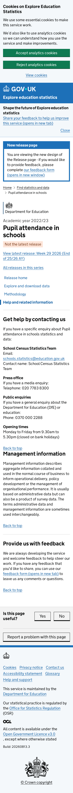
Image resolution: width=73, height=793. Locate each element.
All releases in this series (23, 267)
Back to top (12, 448)
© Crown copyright (36, 782)
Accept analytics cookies (36, 53)
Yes (45, 616)
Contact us (55, 667)
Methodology (15, 294)
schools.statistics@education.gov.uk (34, 358)
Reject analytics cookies (36, 64)
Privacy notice (31, 667)
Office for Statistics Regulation (34, 708)
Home (7, 187)
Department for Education (24, 694)
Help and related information (28, 302)
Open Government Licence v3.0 (29, 734)
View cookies (36, 75)
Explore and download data (27, 286)
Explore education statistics (30, 97)
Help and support (17, 679)
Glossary (52, 673)
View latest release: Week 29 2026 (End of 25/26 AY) (36, 256)
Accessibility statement (22, 673)
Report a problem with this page (36, 637)
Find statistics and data (33, 187)
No (64, 616)
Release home (15, 277)
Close (65, 130)
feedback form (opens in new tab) (31, 573)
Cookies (9, 667)
